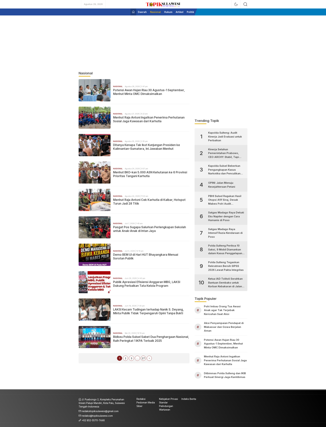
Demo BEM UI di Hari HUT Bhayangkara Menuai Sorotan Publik (145, 256)
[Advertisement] (163, 42)
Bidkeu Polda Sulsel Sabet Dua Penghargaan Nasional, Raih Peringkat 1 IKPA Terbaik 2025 (151, 338)
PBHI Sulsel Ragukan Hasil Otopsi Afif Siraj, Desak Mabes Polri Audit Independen (224, 200)
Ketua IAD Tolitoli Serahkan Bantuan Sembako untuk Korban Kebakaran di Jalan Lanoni (225, 282)
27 (143, 358)
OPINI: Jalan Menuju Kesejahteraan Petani (221, 184)
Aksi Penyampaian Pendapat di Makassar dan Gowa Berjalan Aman (224, 326)
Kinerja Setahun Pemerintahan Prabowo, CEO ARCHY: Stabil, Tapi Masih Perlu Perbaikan (223, 153)
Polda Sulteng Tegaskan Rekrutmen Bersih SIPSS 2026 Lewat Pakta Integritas (226, 266)
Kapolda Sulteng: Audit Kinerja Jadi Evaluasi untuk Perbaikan (225, 136)
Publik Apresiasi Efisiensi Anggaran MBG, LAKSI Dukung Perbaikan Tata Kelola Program (146, 283)
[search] (245, 4)
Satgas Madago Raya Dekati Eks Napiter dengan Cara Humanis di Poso (226, 216)
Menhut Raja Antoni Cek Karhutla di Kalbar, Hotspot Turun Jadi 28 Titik (149, 201)
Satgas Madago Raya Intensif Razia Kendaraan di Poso (225, 233)
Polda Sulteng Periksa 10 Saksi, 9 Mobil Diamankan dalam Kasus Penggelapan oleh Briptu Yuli (225, 249)
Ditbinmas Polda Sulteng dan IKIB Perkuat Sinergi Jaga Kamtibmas (225, 375)
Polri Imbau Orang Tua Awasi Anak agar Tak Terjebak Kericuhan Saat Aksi (222, 310)
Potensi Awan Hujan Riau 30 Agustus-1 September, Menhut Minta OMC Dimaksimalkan (149, 92)
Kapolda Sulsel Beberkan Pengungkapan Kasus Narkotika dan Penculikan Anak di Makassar (224, 170)
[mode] (236, 4)
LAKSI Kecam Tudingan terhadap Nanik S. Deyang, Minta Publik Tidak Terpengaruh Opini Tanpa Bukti (148, 311)
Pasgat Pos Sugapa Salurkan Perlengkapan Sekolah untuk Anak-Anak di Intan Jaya (149, 229)
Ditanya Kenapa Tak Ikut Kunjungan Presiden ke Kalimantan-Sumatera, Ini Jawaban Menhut (146, 146)
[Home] (133, 11)
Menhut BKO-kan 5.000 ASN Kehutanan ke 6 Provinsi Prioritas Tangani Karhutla (150, 174)
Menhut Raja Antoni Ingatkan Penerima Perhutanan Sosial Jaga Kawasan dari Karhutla (149, 119)
